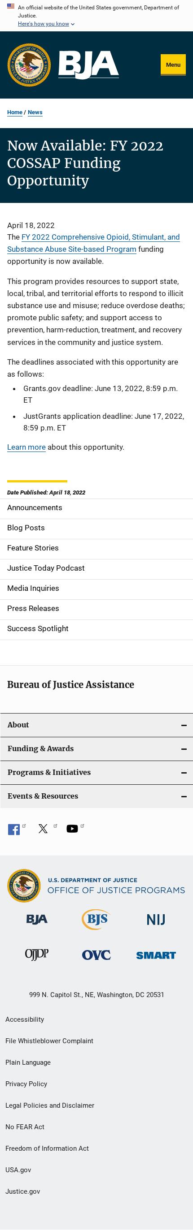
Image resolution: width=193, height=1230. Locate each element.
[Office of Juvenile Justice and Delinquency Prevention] (36, 962)
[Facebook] (17, 832)
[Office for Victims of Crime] (96, 961)
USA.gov (18, 1170)
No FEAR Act (24, 1127)
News (35, 112)
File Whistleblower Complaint (49, 1041)
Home (14, 112)
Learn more (26, 447)
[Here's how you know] (96, 15)
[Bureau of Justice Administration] (37, 926)
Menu (173, 64)
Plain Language (28, 1062)
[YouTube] (75, 832)
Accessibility (24, 1019)
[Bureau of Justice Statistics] (96, 932)
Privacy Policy (26, 1084)
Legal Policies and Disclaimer (49, 1105)
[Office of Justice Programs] (29, 65)
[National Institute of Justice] (156, 926)
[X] (46, 832)
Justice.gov (22, 1191)
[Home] (88, 65)
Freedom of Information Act (47, 1148)
